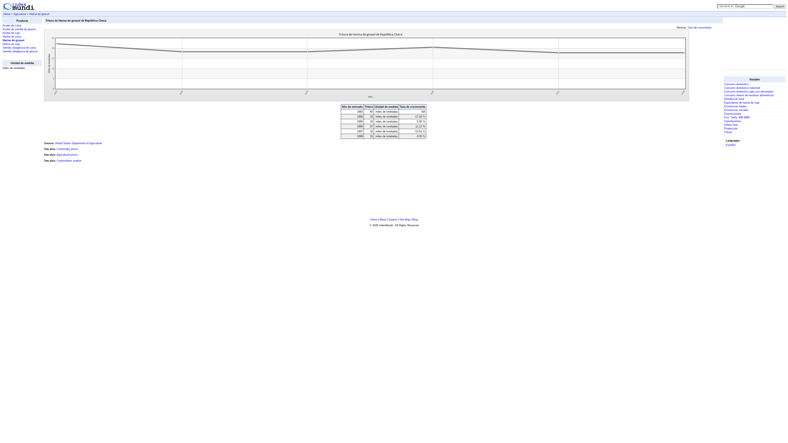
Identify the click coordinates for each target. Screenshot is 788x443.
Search (393, 219)
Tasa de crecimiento (699, 27)
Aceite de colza (12, 25)
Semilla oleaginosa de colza (19, 47)
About (382, 219)
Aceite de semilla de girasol (19, 29)
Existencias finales (735, 106)
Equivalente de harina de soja (741, 102)
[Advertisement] (18, 134)
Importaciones (732, 121)
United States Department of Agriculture (78, 143)
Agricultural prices (67, 154)
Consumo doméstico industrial (742, 87)
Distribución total (734, 98)
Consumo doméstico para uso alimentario (748, 91)
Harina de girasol (39, 14)
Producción (731, 128)
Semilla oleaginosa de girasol (20, 51)
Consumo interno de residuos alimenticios (749, 95)
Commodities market (69, 160)
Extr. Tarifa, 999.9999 (737, 117)
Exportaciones (732, 113)
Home (6, 14)
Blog (415, 219)
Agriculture (19, 14)
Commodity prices (67, 149)
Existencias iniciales (736, 110)
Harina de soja (11, 44)
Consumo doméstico (736, 84)
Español (730, 144)
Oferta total (731, 124)
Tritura (728, 132)
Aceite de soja (11, 32)
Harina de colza (12, 36)
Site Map (404, 219)
